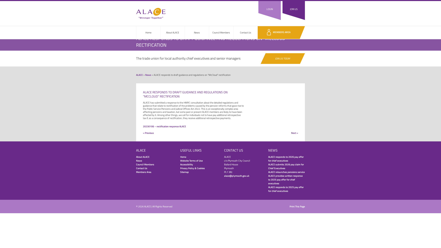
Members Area (281, 32)
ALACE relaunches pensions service (286, 172)
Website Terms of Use (191, 160)
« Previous (148, 133)
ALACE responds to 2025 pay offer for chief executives (286, 189)
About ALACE (172, 32)
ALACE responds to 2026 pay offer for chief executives (286, 158)
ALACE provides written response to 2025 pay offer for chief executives (285, 179)
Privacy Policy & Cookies (192, 168)
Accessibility (186, 164)
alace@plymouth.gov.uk (236, 176)
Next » (294, 133)
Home (148, 32)
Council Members (221, 32)
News (197, 32)
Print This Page (297, 206)
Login (269, 9)
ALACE (151, 13)
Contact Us (245, 32)
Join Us (294, 9)
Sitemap (184, 172)
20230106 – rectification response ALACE (164, 126)
